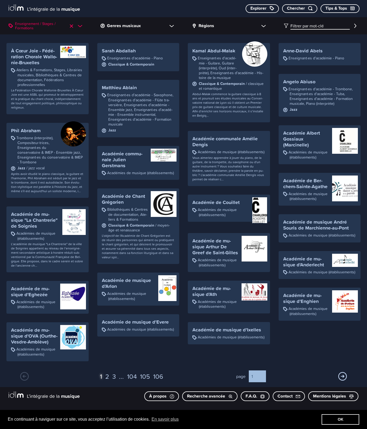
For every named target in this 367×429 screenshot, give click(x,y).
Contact (286, 396)
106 (158, 376)
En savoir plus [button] (165, 419)
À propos (158, 396)
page (241, 376)
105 (145, 376)
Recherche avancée (206, 396)
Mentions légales (330, 396)
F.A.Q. (252, 396)
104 (132, 376)
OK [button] (340, 419)
